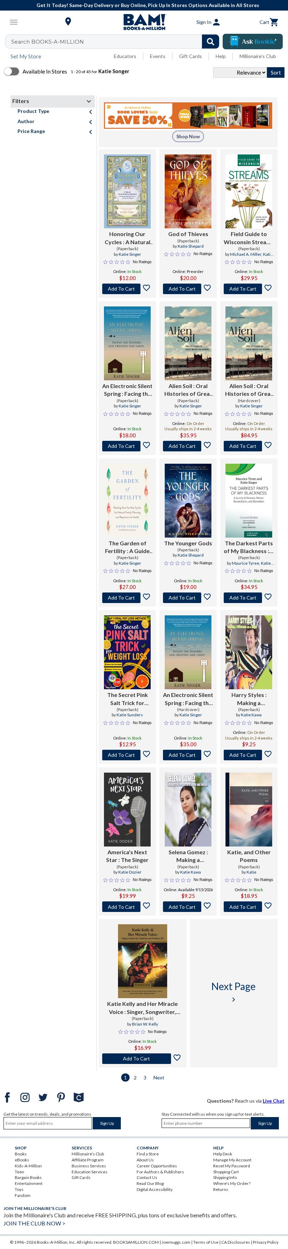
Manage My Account (232, 1159)
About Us (145, 1159)
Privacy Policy (266, 1242)
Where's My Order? (231, 1183)
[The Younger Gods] (188, 500)
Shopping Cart (226, 1171)
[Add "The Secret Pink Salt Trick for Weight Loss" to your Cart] (127, 755)
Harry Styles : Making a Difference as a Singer (249, 699)
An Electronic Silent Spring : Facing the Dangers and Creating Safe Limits (127, 390)
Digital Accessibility (154, 1189)
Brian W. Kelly (145, 1024)
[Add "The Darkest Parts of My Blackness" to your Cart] (249, 597)
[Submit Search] (210, 41)
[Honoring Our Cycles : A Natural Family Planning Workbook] (127, 191)
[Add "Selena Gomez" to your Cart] (188, 906)
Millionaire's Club (258, 56)
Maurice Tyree (245, 563)
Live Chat (273, 1101)
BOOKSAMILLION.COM (136, 1242)
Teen (19, 1171)
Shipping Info (225, 1177)
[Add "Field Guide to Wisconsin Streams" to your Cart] (249, 289)
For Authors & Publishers (160, 1171)
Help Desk (222, 1153)
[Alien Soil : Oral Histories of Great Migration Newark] (188, 343)
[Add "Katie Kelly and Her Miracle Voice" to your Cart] (142, 1058)
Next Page (233, 992)
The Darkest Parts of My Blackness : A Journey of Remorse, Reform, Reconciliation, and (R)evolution (249, 547)
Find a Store (148, 1153)
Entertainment (28, 1183)
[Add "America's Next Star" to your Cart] (127, 906)
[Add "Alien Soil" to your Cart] (188, 446)
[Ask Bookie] (253, 41)
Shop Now (188, 136)
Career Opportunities (157, 1165)
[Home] (144, 22)
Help (221, 56)
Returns (220, 1189)
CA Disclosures (235, 1242)
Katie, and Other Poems (249, 856)
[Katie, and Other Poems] (249, 809)
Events (157, 56)
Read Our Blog (150, 1183)
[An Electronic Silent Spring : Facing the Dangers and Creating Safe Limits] (127, 343)
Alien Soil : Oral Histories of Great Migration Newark (188, 390)
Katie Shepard (191, 246)
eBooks (22, 1159)
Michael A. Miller (245, 254)
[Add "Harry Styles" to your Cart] (249, 755)
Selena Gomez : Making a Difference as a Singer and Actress (188, 856)
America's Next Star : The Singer (127, 856)
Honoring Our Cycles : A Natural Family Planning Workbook (127, 238)
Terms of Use (205, 1242)
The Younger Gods (188, 543)
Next (158, 1077)
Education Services (89, 1171)
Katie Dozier (130, 872)
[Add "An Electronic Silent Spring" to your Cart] (127, 446)
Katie (251, 872)
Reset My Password (231, 1165)
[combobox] (117, 41)
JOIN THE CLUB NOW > (34, 1223)
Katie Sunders (130, 714)
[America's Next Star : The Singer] (127, 809)
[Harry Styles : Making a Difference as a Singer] (249, 652)
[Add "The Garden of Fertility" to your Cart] (127, 597)
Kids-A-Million (28, 1165)
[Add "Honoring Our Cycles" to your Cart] (127, 289)
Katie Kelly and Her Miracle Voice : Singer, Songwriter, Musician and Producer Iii (142, 1008)
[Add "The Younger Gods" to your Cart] (188, 597)
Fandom (23, 1195)
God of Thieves (188, 233)
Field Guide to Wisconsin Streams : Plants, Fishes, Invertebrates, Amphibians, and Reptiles (249, 238)
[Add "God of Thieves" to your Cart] (188, 289)
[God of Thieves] (188, 191)
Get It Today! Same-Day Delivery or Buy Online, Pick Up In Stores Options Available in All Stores (148, 5)
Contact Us (147, 1177)
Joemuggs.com (176, 1242)
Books (21, 1153)
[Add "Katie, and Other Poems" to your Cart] (249, 906)
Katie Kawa (251, 714)
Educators (125, 56)
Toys (19, 1189)
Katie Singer (130, 254)
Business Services (89, 1165)
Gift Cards (190, 56)
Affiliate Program (88, 1159)
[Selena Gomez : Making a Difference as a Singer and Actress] (188, 809)
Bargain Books (28, 1177)
